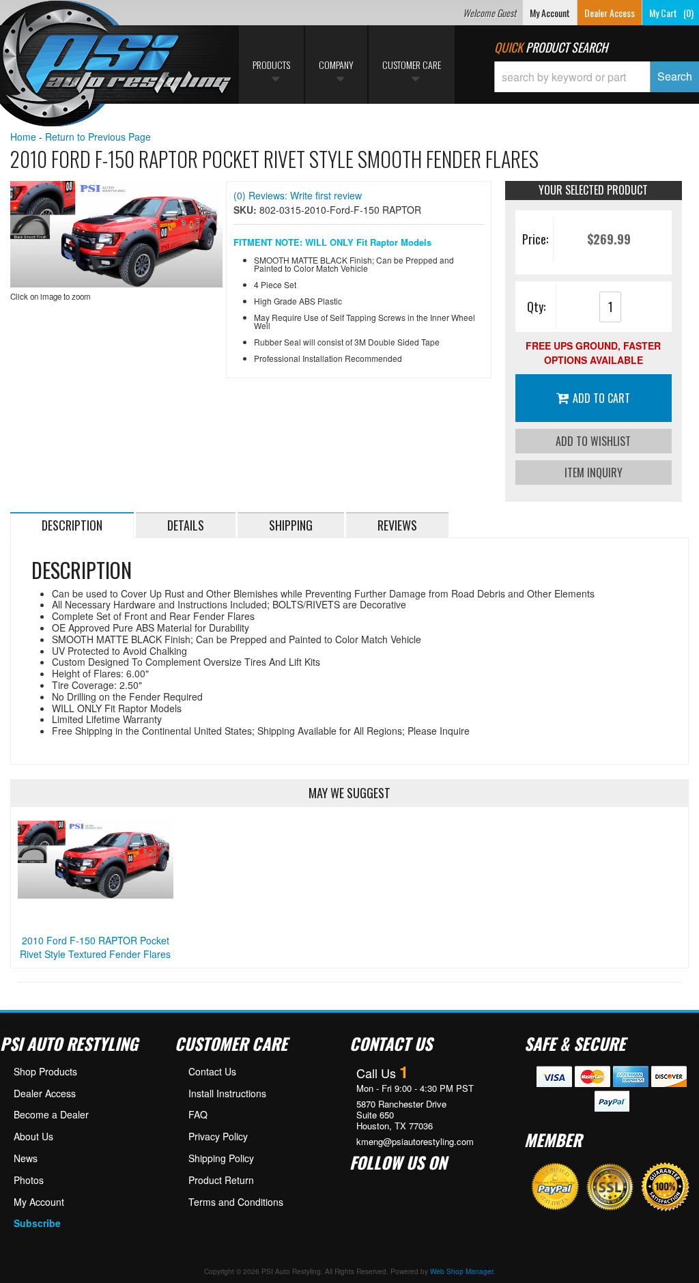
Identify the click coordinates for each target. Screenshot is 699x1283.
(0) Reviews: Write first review (297, 195)
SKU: (246, 209)
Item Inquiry (594, 472)
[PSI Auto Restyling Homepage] (116, 65)
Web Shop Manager (461, 1271)
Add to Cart (601, 398)
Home (23, 136)
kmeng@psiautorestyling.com (415, 1141)
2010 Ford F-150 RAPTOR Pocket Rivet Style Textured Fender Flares (95, 947)
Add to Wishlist (593, 441)
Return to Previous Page (98, 136)
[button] (596, 76)
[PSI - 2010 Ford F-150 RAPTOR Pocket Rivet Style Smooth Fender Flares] (116, 234)
